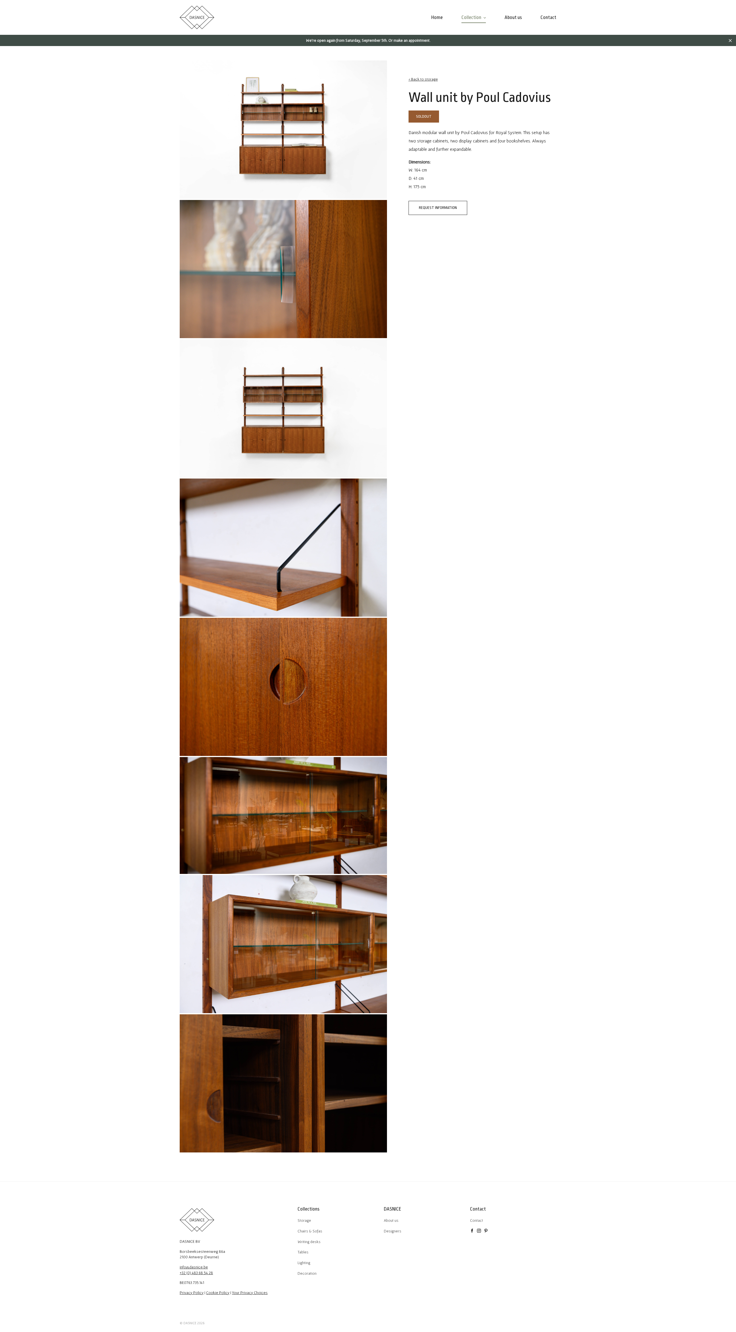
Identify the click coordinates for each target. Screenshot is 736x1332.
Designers (392, 1231)
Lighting (304, 1262)
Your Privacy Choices (250, 1292)
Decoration (307, 1273)
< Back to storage (423, 79)
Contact (476, 1220)
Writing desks (309, 1241)
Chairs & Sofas (310, 1231)
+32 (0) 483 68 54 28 (196, 1272)
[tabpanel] (283, 129)
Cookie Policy (217, 1292)
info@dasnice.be (194, 1267)
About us (391, 1220)
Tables (303, 1252)
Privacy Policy (192, 1292)
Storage (304, 1220)
